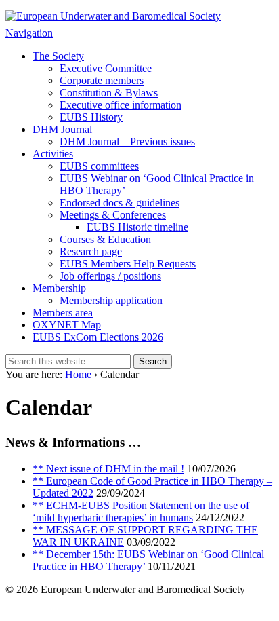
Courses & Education (105, 239)
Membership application (111, 300)
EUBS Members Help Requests (128, 263)
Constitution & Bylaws (109, 92)
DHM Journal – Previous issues (127, 141)
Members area (63, 312)
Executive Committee (106, 68)
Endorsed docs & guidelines (119, 202)
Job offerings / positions (110, 276)
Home (78, 374)
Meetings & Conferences (113, 215)
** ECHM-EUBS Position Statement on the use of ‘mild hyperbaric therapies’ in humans (141, 511)
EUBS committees (99, 166)
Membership (59, 288)
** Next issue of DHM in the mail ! (108, 468)
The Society (58, 56)
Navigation (29, 33)
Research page (91, 251)
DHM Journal (62, 129)
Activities (53, 153)
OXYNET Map (67, 325)
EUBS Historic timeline (137, 227)
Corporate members (102, 80)
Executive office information (120, 105)
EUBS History (91, 117)
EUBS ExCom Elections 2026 (98, 337)
